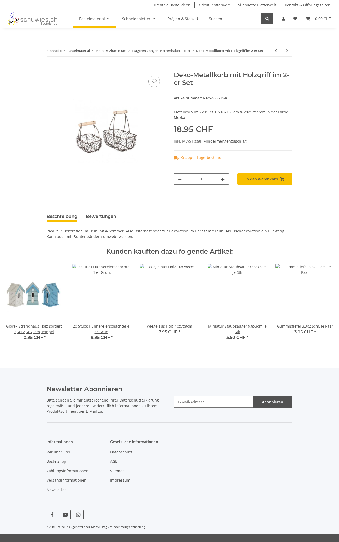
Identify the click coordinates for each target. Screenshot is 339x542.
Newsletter (56, 489)
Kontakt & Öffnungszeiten (308, 4)
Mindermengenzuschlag (225, 141)
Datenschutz (121, 452)
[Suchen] (267, 18)
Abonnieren (272, 401)
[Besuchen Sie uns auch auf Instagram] (78, 514)
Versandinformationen (67, 480)
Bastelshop (56, 461)
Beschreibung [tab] (62, 216)
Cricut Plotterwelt (214, 4)
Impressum (120, 480)
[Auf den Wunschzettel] (154, 81)
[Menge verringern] (180, 179)
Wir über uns (58, 452)
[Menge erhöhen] (223, 179)
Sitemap (117, 470)
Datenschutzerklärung (139, 400)
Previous (13, 306)
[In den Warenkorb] (51, 68)
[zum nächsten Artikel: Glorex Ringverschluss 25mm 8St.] (287, 50)
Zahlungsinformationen (67, 470)
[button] (283, 19)
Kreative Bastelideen (172, 4)
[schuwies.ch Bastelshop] (32, 19)
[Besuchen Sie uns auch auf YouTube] (65, 514)
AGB (114, 461)
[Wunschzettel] (295, 19)
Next (326, 306)
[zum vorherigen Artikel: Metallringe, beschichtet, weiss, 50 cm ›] (276, 50)
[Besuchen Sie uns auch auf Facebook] (52, 514)
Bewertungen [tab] (101, 216)
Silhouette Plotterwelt (257, 4)
